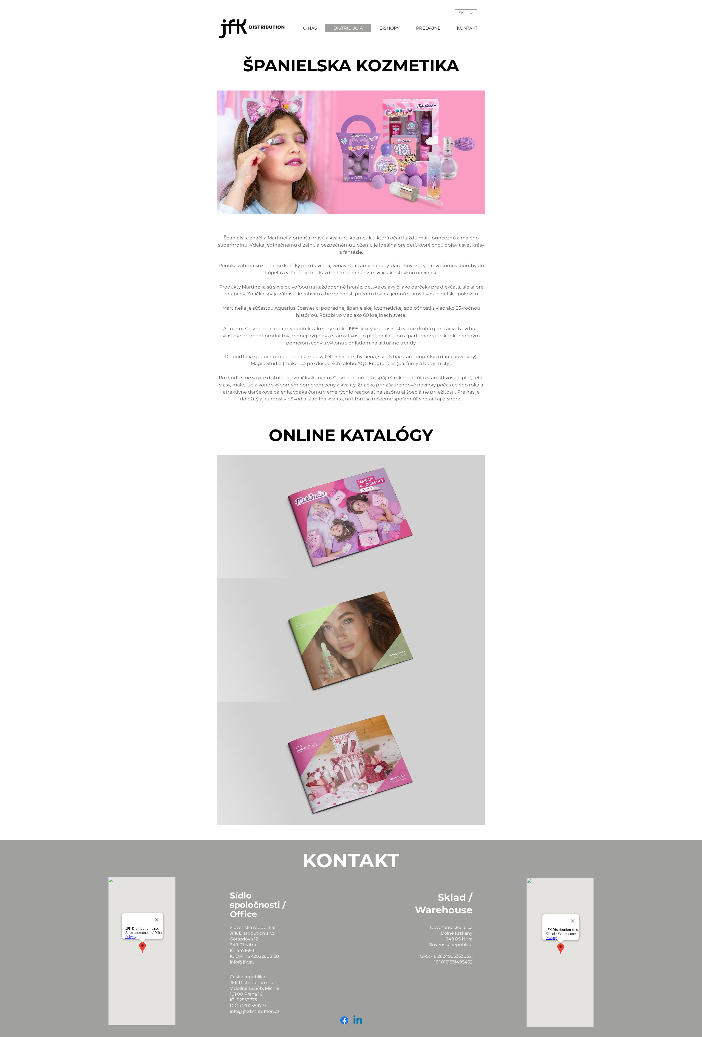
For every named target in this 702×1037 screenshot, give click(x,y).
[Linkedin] (357, 1020)
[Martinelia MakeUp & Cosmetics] (351, 517)
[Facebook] (344, 1020)
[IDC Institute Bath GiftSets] (351, 764)
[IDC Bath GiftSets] (351, 640)
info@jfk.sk (242, 962)
